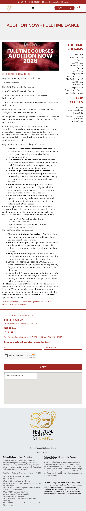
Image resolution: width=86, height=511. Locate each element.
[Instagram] (21, 2)
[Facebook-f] (5, 332)
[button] (33, 8)
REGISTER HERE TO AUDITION (16, 74)
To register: (7, 301)
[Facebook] (18, 2)
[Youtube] (25, 2)
